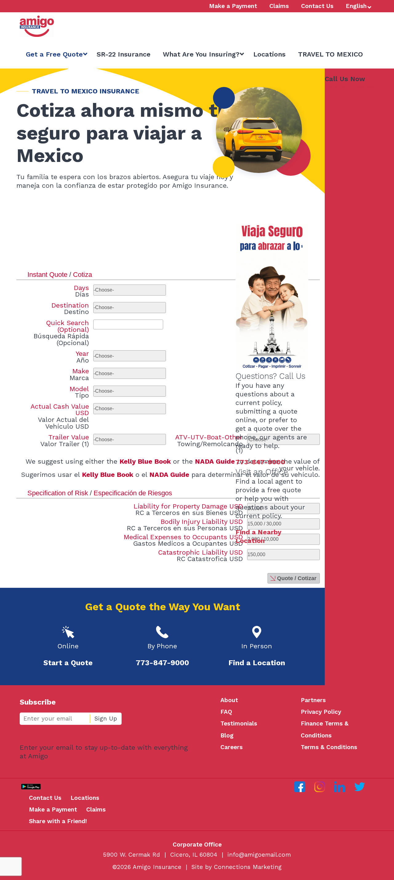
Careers (231, 747)
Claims (96, 809)
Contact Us (45, 797)
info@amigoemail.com (259, 854)
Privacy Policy (321, 711)
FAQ (226, 711)
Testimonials (238, 723)
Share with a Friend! (58, 821)
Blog (227, 735)
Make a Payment (53, 809)
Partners (313, 700)
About (229, 700)
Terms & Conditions (329, 747)
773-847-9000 (349, 87)
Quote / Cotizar (296, 578)
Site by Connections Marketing (236, 866)
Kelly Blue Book (145, 461)
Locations (84, 797)
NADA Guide (215, 461)
